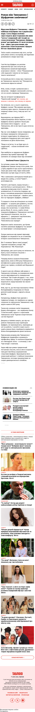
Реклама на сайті (12, 693)
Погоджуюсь (4, 711)
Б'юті (21, 9)
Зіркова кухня (28, 9)
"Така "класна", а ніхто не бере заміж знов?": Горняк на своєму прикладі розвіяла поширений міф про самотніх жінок (16, 590)
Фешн (16, 9)
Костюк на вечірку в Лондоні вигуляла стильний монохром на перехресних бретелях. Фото (16, 476)
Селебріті (4, 9)
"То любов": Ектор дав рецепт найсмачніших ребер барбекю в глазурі (16, 504)
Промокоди (25, 695)
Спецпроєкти (23, 693)
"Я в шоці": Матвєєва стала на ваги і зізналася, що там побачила (15, 561)
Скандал (10, 9)
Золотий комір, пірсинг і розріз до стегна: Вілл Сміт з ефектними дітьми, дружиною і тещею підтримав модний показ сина (17, 650)
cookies (16, 709)
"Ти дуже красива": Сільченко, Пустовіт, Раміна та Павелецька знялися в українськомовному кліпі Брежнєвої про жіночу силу (16, 620)
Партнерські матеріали (13, 695)
